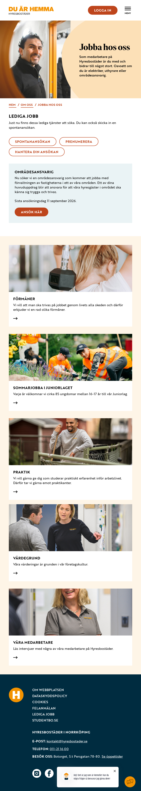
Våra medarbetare (33, 642)
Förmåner (24, 298)
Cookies (40, 702)
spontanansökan (32, 141)
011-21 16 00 (59, 748)
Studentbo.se (45, 720)
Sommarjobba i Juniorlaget (43, 387)
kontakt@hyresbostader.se (67, 741)
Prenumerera (79, 141)
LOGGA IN (102, 10)
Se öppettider (112, 756)
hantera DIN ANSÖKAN (36, 151)
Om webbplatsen (48, 690)
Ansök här (31, 212)
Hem (12, 104)
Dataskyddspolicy (49, 696)
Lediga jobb (43, 714)
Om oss (27, 104)
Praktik (21, 472)
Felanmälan (44, 708)
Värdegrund (26, 558)
